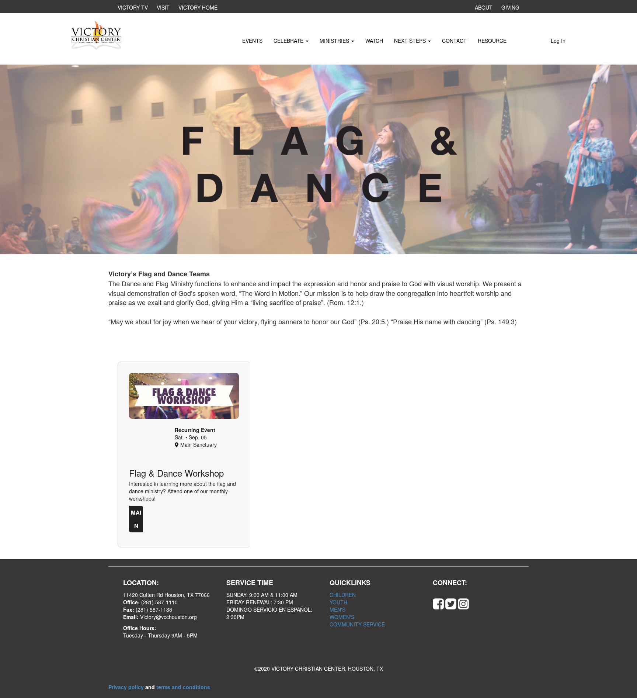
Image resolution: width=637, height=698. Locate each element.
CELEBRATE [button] (289, 40)
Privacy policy (126, 687)
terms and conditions (183, 687)
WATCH (374, 40)
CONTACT (454, 40)
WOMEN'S (342, 617)
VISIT (163, 7)
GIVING (510, 7)
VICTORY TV (133, 7)
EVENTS (252, 40)
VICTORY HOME (197, 7)
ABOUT (483, 7)
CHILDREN (343, 594)
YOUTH (338, 602)
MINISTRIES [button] (335, 40)
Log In (558, 40)
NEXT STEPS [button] (410, 40)
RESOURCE (492, 40)
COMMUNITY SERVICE (357, 624)
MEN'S (337, 609)
